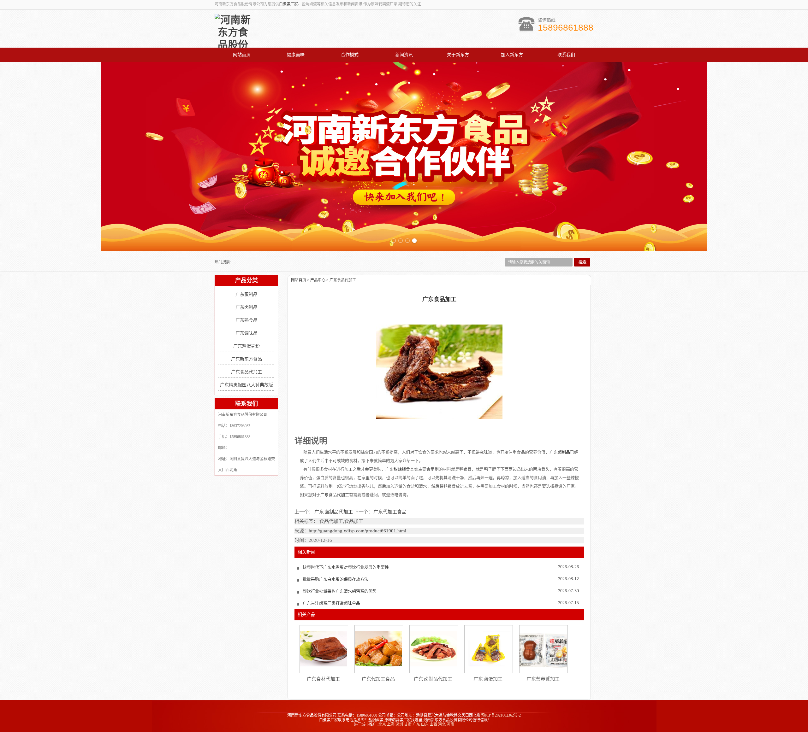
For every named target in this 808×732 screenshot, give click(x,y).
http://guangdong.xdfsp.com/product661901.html (357, 530)
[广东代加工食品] (378, 648)
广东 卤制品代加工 (333, 511)
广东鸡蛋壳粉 (246, 346)
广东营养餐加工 (543, 679)
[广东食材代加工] (323, 648)
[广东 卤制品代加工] (433, 648)
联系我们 (566, 54)
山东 (425, 724)
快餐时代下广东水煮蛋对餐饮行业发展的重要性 (346, 567)
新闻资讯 (404, 54)
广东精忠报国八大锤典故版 (246, 385)
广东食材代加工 (323, 679)
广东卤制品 (246, 307)
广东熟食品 (246, 320)
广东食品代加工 (246, 372)
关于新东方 (458, 54)
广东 (416, 724)
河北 (442, 724)
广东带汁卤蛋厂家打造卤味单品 (331, 603)
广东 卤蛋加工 (488, 679)
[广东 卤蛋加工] (488, 648)
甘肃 (408, 724)
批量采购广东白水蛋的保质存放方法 (335, 579)
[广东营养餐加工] (543, 649)
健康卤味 (296, 54)
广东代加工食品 (390, 511)
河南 (450, 724)
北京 (382, 724)
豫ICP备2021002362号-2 (501, 715)
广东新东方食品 (246, 359)
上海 (391, 724)
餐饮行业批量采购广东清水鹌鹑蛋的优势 (340, 591)
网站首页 (242, 54)
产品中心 (317, 280)
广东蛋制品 (246, 294)
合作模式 (350, 54)
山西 (433, 724)
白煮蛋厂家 (288, 4)
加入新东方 (512, 54)
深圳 (399, 724)
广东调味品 (246, 333)
